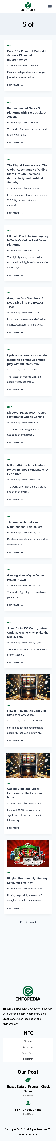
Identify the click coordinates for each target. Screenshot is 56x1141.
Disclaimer (28, 1059)
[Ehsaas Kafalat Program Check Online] (28, 1080)
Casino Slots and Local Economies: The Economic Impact (25, 793)
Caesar (12, 65)
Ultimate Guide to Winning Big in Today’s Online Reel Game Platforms (27, 240)
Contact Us (28, 1047)
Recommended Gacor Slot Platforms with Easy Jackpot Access (26, 112)
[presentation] (28, 687)
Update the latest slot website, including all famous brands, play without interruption (27, 360)
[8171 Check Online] (28, 1103)
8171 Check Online (28, 1110)
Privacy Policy (28, 1053)
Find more (15, 85)
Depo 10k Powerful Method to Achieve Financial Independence (27, 55)
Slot (9, 45)
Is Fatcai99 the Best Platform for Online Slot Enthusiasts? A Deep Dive (27, 470)
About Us (28, 1041)
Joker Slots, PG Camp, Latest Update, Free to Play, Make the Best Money (28, 632)
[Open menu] (49, 6)
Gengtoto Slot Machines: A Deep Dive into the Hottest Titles (25, 302)
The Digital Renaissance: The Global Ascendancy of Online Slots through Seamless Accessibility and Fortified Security (27, 174)
